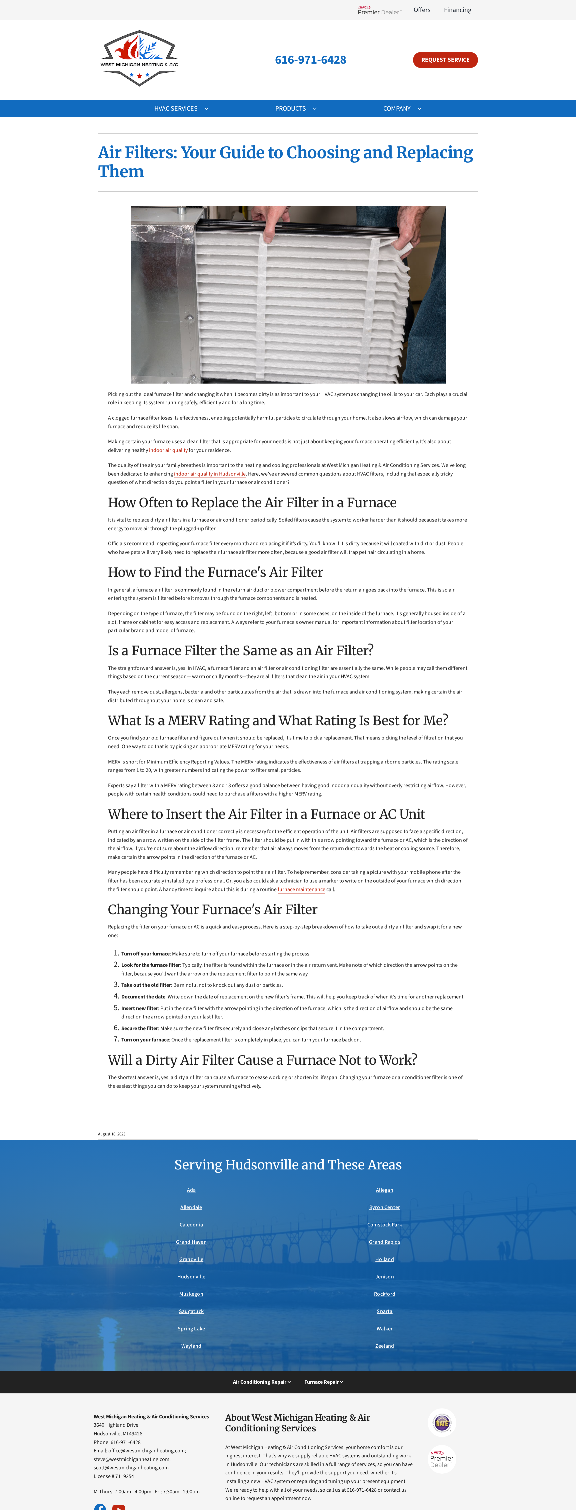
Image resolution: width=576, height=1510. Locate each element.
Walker (385, 1328)
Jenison (384, 1276)
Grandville (191, 1259)
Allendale (191, 1207)
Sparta (384, 1311)
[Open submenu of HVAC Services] (209, 108)
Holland (384, 1259)
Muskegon (191, 1294)
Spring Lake (191, 1328)
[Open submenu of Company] (422, 108)
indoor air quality (168, 450)
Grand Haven (191, 1242)
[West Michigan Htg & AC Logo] (139, 29)
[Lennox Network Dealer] (382, 10)
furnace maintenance (301, 889)
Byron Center (384, 1207)
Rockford (384, 1294)
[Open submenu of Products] (318, 108)
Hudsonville (191, 1276)
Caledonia (191, 1224)
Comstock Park (384, 1224)
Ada (191, 1190)
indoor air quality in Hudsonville (210, 474)
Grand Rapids (384, 1242)
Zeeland (384, 1346)
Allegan (384, 1190)
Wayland (191, 1346)
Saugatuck (191, 1311)
